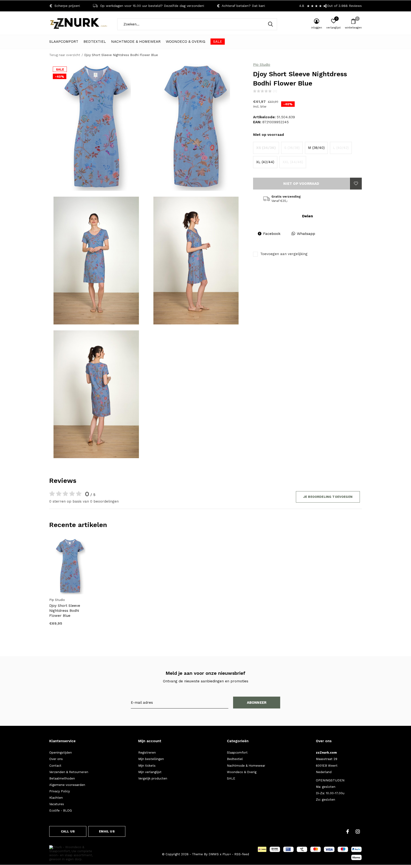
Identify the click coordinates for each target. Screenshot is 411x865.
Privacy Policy (59, 791)
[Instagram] (358, 831)
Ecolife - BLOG (60, 810)
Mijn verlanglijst (149, 772)
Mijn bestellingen (151, 759)
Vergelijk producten (152, 778)
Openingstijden (60, 752)
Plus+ (226, 854)
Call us (68, 831)
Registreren (147, 752)
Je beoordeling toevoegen (327, 497)
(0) (275, 91)
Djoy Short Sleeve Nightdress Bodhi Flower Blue (64, 611)
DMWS (214, 854)
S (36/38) (292, 148)
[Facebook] (347, 831)
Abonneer (257, 702)
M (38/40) (316, 148)
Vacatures (56, 804)
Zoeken (270, 24)
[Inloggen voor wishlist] (356, 184)
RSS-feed (241, 854)
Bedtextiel (94, 41)
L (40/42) (341, 148)
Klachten (56, 797)
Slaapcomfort (63, 41)
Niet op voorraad (301, 183)
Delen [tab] (307, 216)
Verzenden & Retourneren (68, 772)
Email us (106, 831)
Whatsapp (306, 233)
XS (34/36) (266, 148)
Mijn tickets (147, 765)
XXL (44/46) (293, 162)
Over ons (56, 759)
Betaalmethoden (62, 778)
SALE (217, 41)
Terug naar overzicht (64, 55)
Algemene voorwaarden (67, 785)
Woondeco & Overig (185, 41)
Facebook (271, 233)
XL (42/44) (265, 162)
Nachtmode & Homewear (136, 41)
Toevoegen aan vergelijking (284, 254)
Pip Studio (261, 64)
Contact (55, 765)
